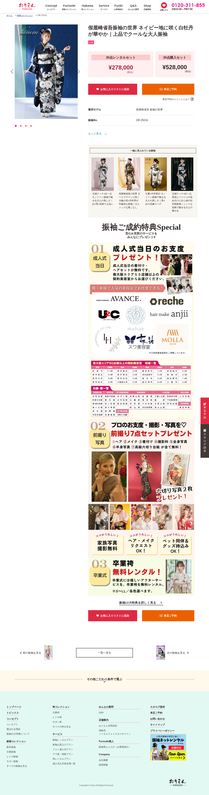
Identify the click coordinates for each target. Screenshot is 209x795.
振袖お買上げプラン (63, 744)
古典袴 (56, 712)
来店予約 (204, 412)
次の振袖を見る (176, 652)
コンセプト (12, 724)
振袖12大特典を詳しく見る (137, 602)
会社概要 (103, 760)
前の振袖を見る (32, 652)
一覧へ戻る (104, 652)
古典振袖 (11, 751)
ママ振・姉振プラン (63, 754)
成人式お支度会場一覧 (64, 763)
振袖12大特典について (18, 734)
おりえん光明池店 (108, 725)
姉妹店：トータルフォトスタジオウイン (115, 732)
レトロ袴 (57, 717)
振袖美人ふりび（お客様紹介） (115, 747)
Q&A (101, 712)
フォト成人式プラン (63, 749)
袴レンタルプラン (62, 758)
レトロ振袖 (12, 756)
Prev (13, 73)
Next (79, 73)
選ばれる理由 (13, 729)
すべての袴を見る (62, 726)
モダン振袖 (12, 761)
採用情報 (103, 765)
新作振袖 (11, 747)
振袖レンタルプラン (63, 740)
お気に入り (164, 10)
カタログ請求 (204, 442)
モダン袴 (57, 722)
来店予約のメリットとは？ (176, 99)
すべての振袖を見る (17, 766)
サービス (57, 734)
